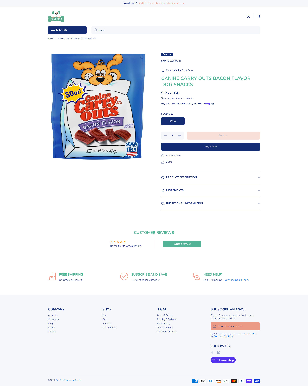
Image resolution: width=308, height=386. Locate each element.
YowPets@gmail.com (237, 280)
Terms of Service (164, 327)
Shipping (165, 98)
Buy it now (211, 146)
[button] (258, 16)
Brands (51, 327)
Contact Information (166, 331)
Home (50, 38)
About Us (53, 315)
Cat (104, 319)
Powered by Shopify (72, 380)
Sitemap (52, 331)
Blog (50, 323)
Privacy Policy (163, 323)
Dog (104, 315)
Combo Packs (109, 327)
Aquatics (106, 323)
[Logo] (56, 16)
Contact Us (53, 319)
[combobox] (175, 30)
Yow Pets (60, 380)
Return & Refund (164, 315)
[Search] (94, 30)
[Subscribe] (256, 326)
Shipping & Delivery (166, 319)
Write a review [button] (182, 244)
